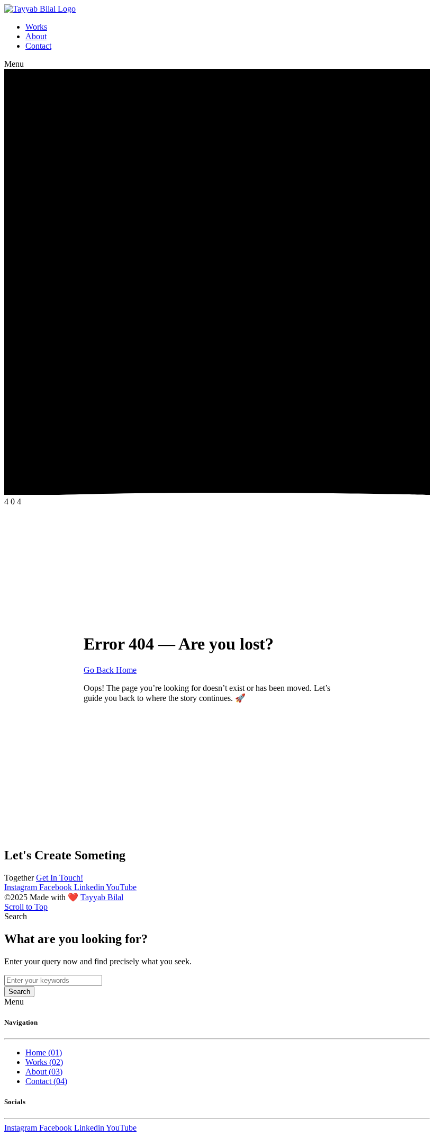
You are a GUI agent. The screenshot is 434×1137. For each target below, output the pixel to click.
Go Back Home (110, 669)
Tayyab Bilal (101, 897)
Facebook (56, 887)
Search (19, 992)
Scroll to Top (26, 906)
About (36, 36)
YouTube (121, 887)
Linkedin (90, 887)
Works (36, 26)
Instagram (21, 887)
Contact (38, 45)
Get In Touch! (59, 877)
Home (43, 1052)
